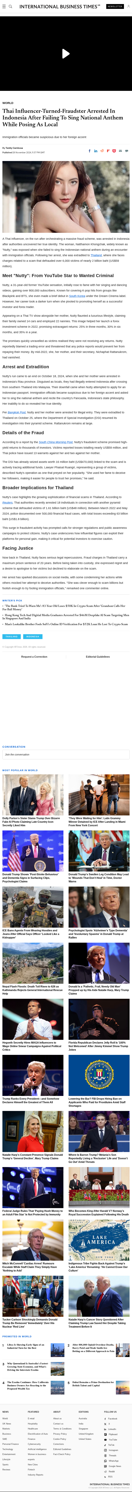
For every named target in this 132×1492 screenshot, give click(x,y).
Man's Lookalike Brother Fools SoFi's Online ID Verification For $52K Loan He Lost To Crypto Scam (66, 624)
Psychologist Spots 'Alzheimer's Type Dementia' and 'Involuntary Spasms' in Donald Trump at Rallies (98, 934)
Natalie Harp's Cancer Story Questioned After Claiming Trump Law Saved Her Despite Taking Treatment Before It (97, 1323)
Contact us (58, 1423)
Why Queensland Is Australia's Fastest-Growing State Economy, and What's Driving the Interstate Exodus (27, 1366)
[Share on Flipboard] (108, 151)
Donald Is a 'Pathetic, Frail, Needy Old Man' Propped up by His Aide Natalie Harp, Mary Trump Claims (99, 990)
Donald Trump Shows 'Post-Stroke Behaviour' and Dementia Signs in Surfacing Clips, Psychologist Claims (30, 878)
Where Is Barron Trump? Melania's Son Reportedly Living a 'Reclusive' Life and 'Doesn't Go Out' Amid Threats (98, 1158)
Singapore (83, 1428)
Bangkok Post (17, 412)
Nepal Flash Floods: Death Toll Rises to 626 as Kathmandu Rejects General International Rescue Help (32, 990)
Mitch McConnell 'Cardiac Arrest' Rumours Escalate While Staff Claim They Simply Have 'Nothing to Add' (29, 1267)
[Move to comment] (127, 151)
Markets (6, 1428)
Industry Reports (35, 1475)
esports (31, 1459)
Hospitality (33, 1423)
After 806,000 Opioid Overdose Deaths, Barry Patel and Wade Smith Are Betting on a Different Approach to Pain (93, 1347)
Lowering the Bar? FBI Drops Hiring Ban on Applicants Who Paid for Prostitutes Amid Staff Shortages (97, 1102)
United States (85, 1439)
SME (4, 1439)
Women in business (37, 1454)
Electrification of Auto (38, 1434)
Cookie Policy (59, 1439)
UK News (6, 1423)
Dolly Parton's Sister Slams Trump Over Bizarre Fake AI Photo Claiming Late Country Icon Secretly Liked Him (31, 822)
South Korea (77, 296)
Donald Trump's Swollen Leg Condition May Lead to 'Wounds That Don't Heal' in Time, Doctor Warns (99, 878)
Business (6, 1434)
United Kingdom (86, 1434)
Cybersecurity (34, 1444)
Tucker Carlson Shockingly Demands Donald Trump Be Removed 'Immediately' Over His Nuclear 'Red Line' (29, 1323)
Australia (83, 1418)
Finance (31, 1439)
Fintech (31, 1469)
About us (57, 1418)
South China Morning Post (56, 442)
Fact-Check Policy (62, 1454)
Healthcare (33, 1428)
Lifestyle (6, 1459)
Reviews (6, 1469)
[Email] (120, 151)
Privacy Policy (60, 1434)
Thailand (96, 255)
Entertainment (8, 1454)
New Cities (33, 1464)
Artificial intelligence (37, 1449)
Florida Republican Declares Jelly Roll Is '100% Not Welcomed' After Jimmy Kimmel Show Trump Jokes (98, 1046)
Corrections (58, 1444)
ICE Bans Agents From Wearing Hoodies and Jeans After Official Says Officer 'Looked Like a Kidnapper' (30, 934)
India (81, 1423)
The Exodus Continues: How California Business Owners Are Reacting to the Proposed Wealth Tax (28, 1385)
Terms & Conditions (62, 1428)
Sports (5, 1464)
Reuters (7, 502)
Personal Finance (10, 1444)
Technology (7, 1449)
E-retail (31, 1418)
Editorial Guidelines (98, 656)
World (5, 1418)
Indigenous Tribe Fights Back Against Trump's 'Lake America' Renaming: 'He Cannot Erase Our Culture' (98, 1267)
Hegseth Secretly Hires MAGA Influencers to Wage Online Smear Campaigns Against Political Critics (31, 1046)
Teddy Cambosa (14, 147)
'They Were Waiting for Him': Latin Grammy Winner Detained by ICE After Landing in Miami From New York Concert (97, 822)
